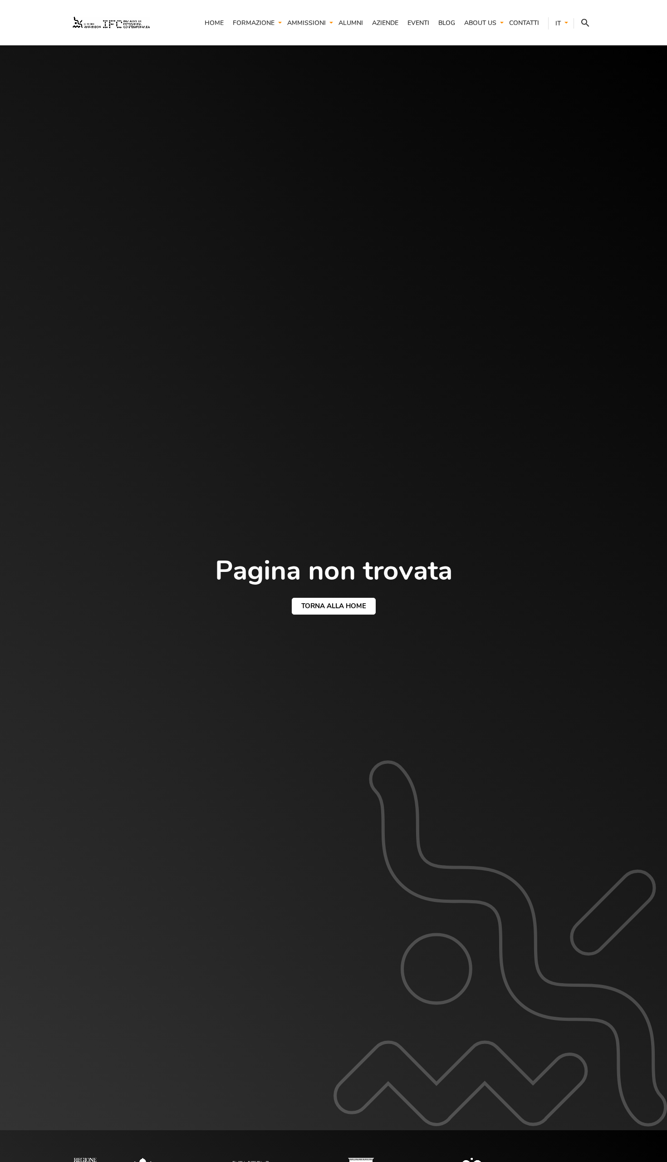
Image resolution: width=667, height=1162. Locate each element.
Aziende (385, 23)
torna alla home (333, 606)
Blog (446, 23)
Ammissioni (306, 23)
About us (480, 23)
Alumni (350, 23)
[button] (582, 23)
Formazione (254, 23)
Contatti (524, 23)
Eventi (418, 23)
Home (214, 23)
